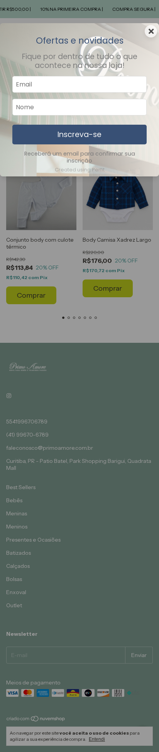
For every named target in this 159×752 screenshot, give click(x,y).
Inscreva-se (79, 134)
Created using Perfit (80, 169)
